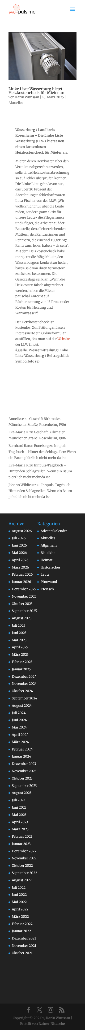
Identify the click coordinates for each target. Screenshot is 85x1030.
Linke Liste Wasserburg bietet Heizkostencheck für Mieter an (36, 90)
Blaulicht (48, 553)
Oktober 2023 (22, 778)
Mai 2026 (19, 553)
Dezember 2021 (24, 938)
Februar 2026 (22, 574)
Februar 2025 (22, 662)
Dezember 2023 (24, 764)
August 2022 (22, 880)
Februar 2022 (22, 924)
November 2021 (24, 946)
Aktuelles (15, 103)
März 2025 (20, 654)
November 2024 (24, 683)
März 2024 (20, 742)
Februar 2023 (22, 836)
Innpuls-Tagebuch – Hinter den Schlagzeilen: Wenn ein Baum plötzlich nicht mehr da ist (42, 452)
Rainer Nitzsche (51, 1023)
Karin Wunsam (27, 97)
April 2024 (20, 735)
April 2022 (20, 909)
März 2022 (20, 916)
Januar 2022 (21, 931)
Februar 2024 (22, 749)
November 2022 (24, 858)
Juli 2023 (18, 800)
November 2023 (24, 771)
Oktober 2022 (22, 865)
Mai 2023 (19, 815)
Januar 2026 (21, 582)
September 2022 (24, 873)
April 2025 (20, 647)
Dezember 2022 (24, 851)
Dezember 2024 (24, 676)
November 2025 (24, 596)
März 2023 (20, 829)
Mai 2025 (19, 640)
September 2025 (24, 611)
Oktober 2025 (22, 604)
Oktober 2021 (22, 953)
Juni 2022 (19, 894)
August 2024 (22, 705)
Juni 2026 (19, 545)
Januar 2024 (21, 756)
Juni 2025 (19, 633)
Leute (45, 574)
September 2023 (24, 786)
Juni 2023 (19, 807)
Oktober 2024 (22, 691)
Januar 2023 (21, 844)
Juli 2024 (19, 713)
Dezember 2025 (24, 589)
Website (63, 339)
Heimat (46, 560)
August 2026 (22, 531)
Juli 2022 (19, 887)
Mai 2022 (19, 902)
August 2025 (21, 618)
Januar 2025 (21, 669)
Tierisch (47, 589)
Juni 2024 (19, 720)
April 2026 (20, 560)
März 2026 (20, 567)
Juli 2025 (18, 625)
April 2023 (20, 822)
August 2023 (21, 793)
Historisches (50, 567)
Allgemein (49, 545)
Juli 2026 (19, 538)
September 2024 (24, 698)
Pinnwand (49, 582)
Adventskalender (54, 531)
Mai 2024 (19, 727)
